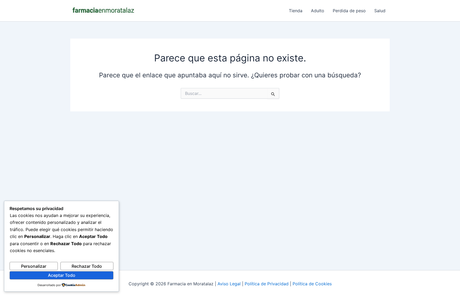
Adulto (317, 10)
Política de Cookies (312, 283)
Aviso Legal (229, 283)
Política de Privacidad (267, 283)
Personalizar (33, 266)
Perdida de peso (349, 10)
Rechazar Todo (87, 266)
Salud (379, 10)
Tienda (295, 10)
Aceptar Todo (61, 275)
